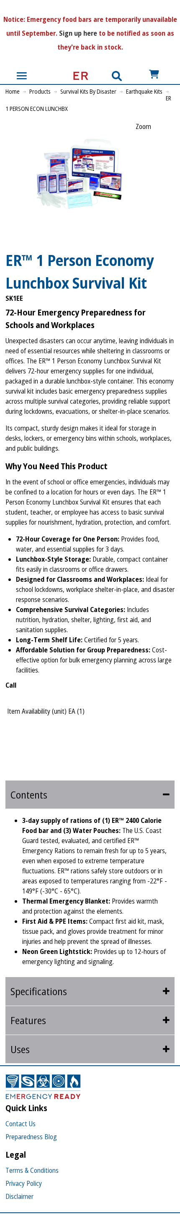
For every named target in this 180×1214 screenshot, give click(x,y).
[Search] (117, 76)
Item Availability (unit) (37, 711)
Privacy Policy (23, 1183)
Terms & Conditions (32, 1170)
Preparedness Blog (31, 1136)
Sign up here (78, 33)
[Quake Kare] (78, 76)
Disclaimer (19, 1196)
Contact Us (20, 1123)
